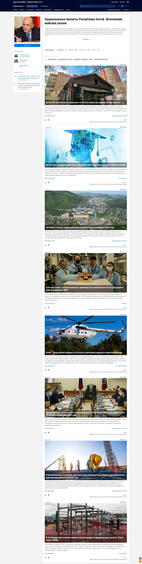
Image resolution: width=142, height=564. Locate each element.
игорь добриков (23, 60)
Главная (15, 10)
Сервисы (21, 10)
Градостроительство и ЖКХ (120, 115)
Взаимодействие (58, 10)
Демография (124, 553)
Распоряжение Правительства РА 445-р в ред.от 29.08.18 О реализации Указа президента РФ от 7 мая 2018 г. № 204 (29, 85)
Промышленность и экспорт (120, 428)
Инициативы (83, 50)
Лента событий (49, 50)
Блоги (67, 10)
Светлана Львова (23, 65)
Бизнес (125, 303)
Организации (47, 10)
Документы (18, 72)
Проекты (71, 50)
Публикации (30, 10)
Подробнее (86, 39)
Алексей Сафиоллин (24, 55)
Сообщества (38, 10)
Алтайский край (50, 428)
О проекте (126, 10)
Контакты (122, 2)
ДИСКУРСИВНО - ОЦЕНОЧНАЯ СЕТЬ (27, 2)
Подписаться (27, 45)
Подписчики (18, 51)
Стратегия (18, 6)
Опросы (94, 50)
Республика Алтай (32, 6)
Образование (124, 178)
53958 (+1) (126, 6)
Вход (118, 6)
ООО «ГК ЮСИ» (26, 56)
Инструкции (114, 2)
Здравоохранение (122, 366)
